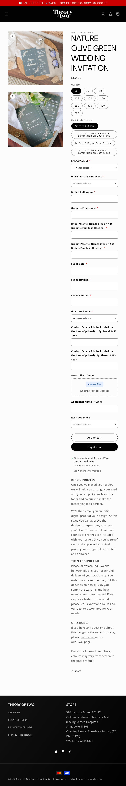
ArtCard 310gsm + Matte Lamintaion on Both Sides (94, 151)
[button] (6, 14)
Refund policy (76, 779)
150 (90, 98)
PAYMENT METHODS (20, 727)
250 (77, 105)
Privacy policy (60, 779)
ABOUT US (14, 712)
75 (87, 90)
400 (102, 105)
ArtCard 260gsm (85, 126)
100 (99, 90)
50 (76, 90)
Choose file (94, 384)
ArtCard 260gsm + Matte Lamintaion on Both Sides (94, 134)
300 (90, 105)
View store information (87, 470)
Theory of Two (23, 779)
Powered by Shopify (40, 779)
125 (77, 98)
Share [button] (77, 670)
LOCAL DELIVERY (17, 719)
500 (77, 113)
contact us (88, 637)
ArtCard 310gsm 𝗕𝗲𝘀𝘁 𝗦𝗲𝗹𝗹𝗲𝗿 (93, 143)
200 (102, 98)
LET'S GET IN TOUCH (20, 734)
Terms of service (94, 779)
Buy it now (94, 447)
